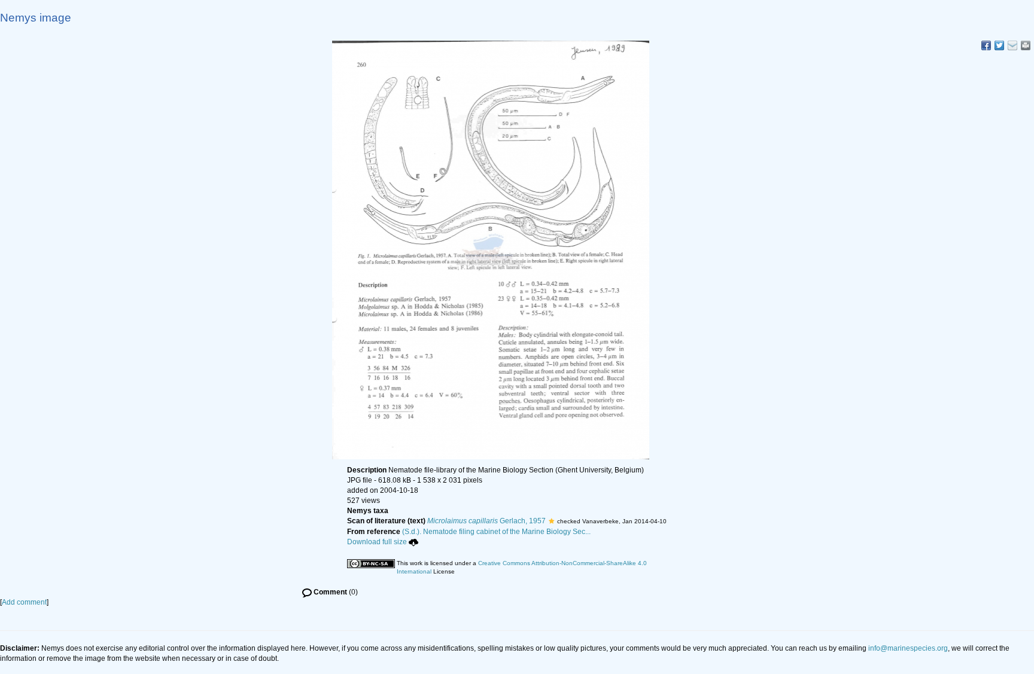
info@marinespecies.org (908, 648)
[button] (551, 521)
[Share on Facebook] (986, 45)
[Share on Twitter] (999, 45)
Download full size (377, 542)
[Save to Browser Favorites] (1012, 45)
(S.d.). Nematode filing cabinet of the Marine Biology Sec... (496, 531)
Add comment (24, 602)
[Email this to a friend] (1025, 45)
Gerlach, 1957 (486, 521)
